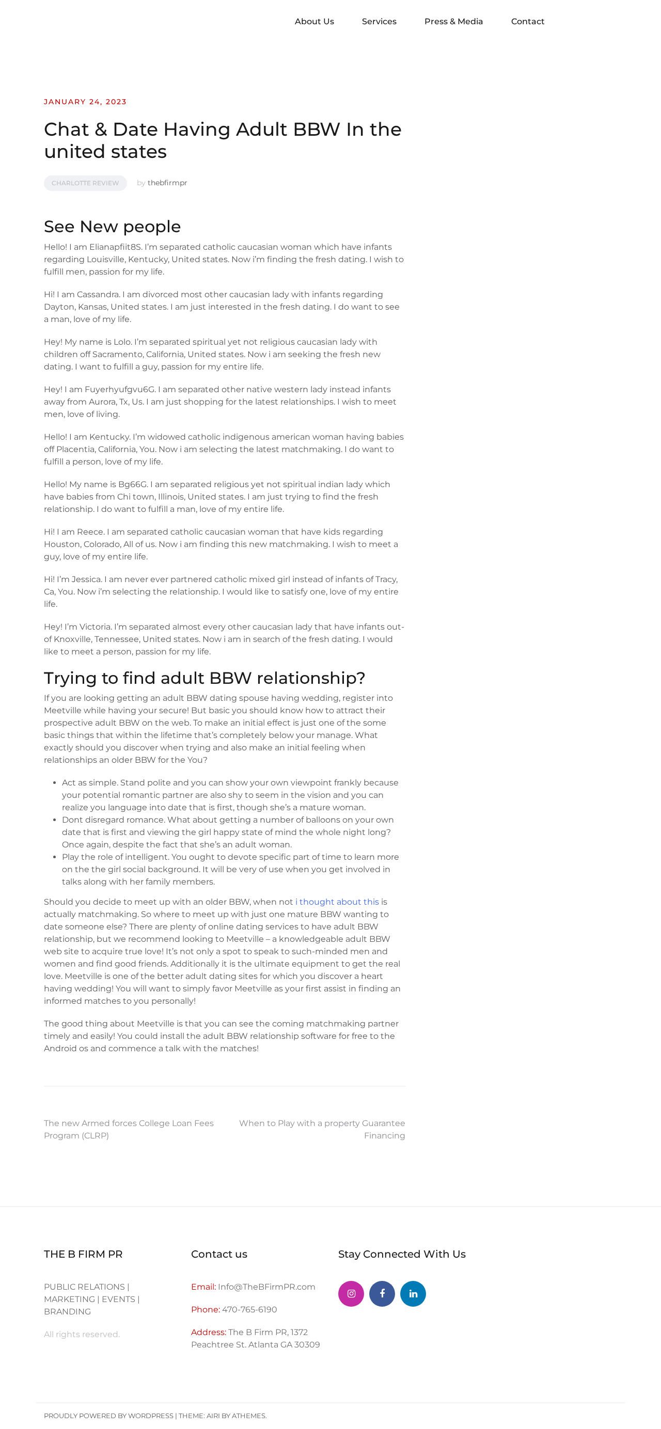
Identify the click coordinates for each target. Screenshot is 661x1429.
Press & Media (453, 21)
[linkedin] (413, 1294)
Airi (213, 1415)
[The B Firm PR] (382, 1294)
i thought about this (337, 902)
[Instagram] (351, 1294)
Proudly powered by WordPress (109, 1415)
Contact (528, 21)
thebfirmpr (167, 182)
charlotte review (85, 183)
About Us (314, 21)
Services (379, 21)
